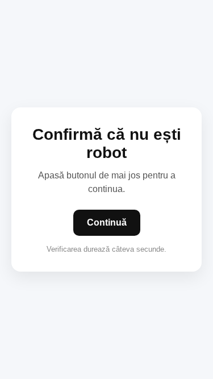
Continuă (107, 222)
